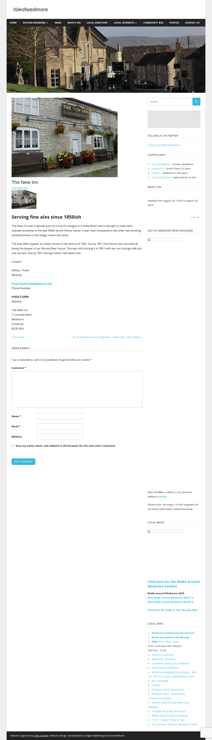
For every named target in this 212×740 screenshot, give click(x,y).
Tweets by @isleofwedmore (164, 145)
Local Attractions (161, 177)
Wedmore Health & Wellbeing (170, 637)
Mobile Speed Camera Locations (170, 715)
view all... (195, 217)
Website (17, 436)
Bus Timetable (160, 680)
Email (16, 426)
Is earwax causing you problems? (171, 663)
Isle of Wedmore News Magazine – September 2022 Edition (106, 337)
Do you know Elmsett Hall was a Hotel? (174, 724)
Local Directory (97, 22)
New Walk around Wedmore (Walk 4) (171, 602)
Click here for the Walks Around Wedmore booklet (174, 583)
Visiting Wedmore (34, 22)
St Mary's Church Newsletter (168, 689)
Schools (156, 685)
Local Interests (124, 22)
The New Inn (20, 188)
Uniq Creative (41, 735)
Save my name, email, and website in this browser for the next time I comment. (66, 445)
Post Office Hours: (166, 641)
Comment (19, 368)
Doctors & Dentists (163, 654)
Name (16, 416)
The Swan (19, 337)
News (58, 22)
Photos (174, 22)
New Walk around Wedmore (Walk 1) (171, 597)
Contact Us (192, 22)
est (163, 492)
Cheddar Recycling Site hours (170, 711)
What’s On (74, 22)
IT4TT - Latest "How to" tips (168, 719)
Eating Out (158, 168)
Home (13, 22)
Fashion (156, 173)
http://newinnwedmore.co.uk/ (32, 283)
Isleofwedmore (30, 9)
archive (162, 496)
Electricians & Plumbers (165, 667)
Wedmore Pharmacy (164, 659)
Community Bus (153, 22)
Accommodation (161, 164)
